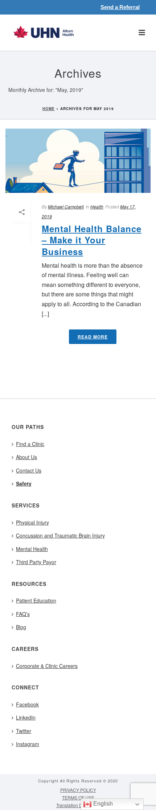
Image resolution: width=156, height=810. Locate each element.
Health (96, 206)
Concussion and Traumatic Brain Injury (60, 535)
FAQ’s (23, 613)
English (102, 804)
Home (48, 108)
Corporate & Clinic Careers (47, 665)
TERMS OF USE (78, 798)
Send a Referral (120, 7)
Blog (21, 627)
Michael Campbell (66, 206)
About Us (26, 457)
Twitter (23, 730)
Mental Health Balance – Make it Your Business (91, 239)
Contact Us (28, 470)
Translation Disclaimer (78, 805)
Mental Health (32, 548)
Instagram (27, 744)
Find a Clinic (30, 443)
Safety (24, 483)
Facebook (27, 704)
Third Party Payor (36, 562)
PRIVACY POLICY (78, 790)
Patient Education (36, 600)
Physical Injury (32, 522)
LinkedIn (26, 717)
